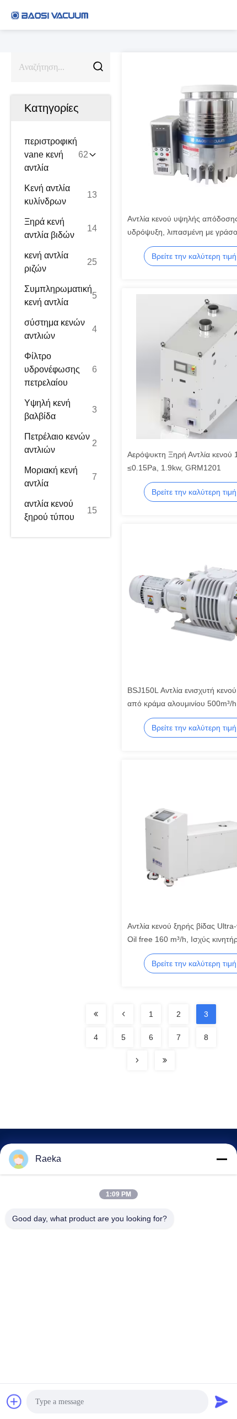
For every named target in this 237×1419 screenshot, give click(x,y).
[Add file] (14, 1401)
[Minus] (221, 1159)
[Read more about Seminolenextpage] (96, 1014)
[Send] (221, 1401)
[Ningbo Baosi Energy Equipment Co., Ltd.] (49, 14)
